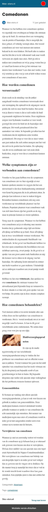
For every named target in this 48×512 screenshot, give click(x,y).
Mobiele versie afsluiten (24, 508)
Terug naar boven (38, 500)
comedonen (12, 490)
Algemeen (18, 485)
